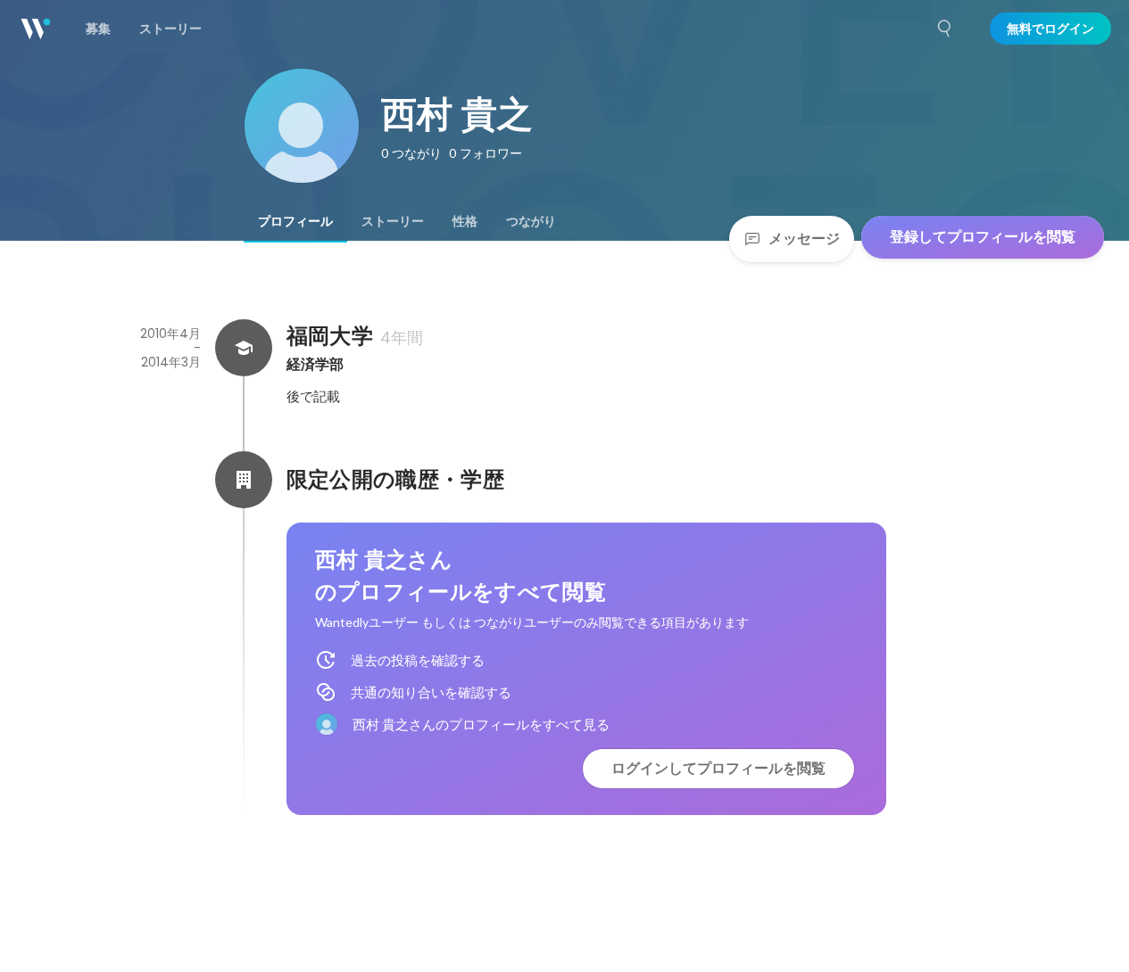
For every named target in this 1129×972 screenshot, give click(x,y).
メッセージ (804, 238)
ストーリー (392, 221)
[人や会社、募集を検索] (945, 28)
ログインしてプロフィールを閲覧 (718, 768)
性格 (464, 221)
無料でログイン (1050, 28)
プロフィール (295, 221)
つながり (531, 221)
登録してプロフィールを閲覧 (982, 237)
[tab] (295, 221)
